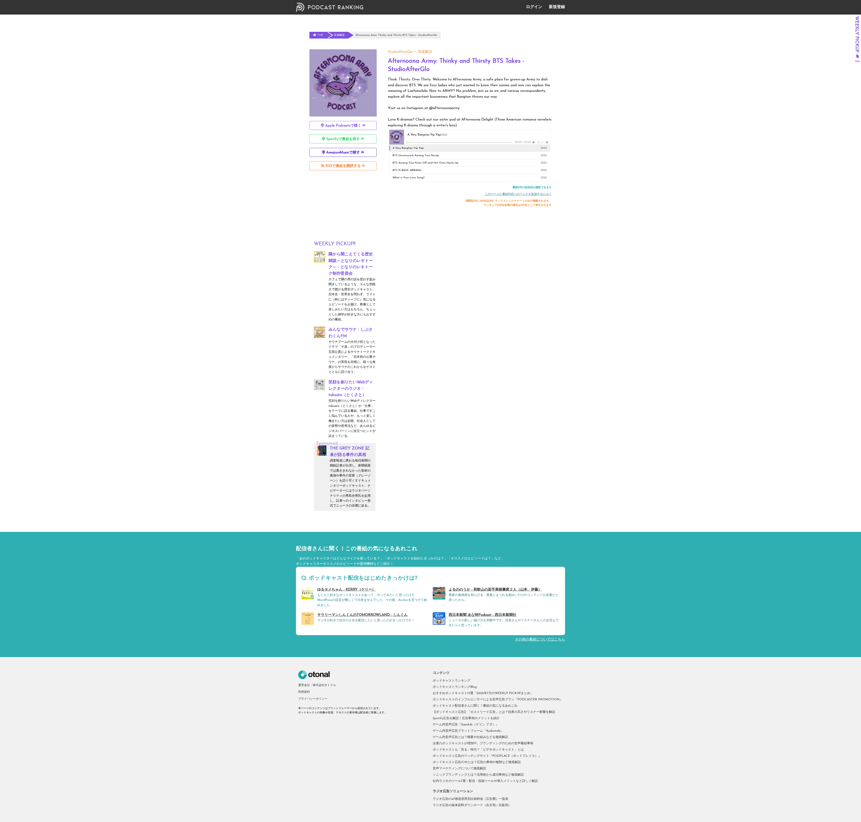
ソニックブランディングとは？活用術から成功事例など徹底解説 (478, 775)
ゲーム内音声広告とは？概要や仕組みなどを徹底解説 (470, 737)
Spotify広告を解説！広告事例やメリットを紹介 (466, 718)
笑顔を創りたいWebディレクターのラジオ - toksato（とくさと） (350, 388)
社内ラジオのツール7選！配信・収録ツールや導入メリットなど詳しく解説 (485, 781)
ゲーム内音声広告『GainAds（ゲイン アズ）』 (466, 724)
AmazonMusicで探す (343, 152)
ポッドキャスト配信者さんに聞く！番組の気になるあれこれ (475, 706)
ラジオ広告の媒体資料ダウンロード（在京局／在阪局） (472, 805)
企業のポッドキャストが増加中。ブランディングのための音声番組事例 (483, 743)
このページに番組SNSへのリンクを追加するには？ (518, 194)
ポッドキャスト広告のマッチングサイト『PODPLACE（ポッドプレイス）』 (487, 756)
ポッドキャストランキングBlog (455, 687)
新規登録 (557, 7)
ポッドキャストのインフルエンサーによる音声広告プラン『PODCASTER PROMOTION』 (498, 699)
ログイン (534, 7)
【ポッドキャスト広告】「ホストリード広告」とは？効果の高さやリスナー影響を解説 (494, 712)
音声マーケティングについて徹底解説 (459, 768)
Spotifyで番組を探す (343, 139)
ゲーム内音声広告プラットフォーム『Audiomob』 (468, 731)
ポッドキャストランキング (451, 680)
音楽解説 (425, 52)
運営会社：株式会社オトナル (317, 685)
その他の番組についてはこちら (540, 639)
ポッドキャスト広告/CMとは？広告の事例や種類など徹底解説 (477, 762)
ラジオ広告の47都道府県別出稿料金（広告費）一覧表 (470, 799)
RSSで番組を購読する (343, 166)
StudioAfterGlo (400, 52)
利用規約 (304, 691)
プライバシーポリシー (312, 698)
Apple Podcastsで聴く (343, 125)
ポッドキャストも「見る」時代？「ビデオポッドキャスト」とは (478, 749)
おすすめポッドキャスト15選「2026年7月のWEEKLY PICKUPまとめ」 (483, 693)
